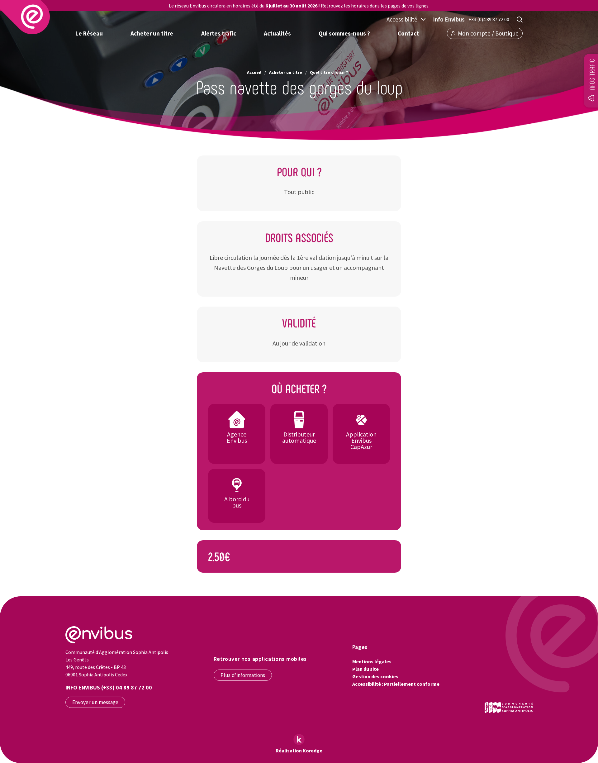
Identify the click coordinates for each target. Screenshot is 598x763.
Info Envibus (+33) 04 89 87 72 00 (108, 687)
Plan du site (365, 669)
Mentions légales (372, 661)
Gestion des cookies (375, 676)
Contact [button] (408, 33)
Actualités (277, 33)
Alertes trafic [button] (218, 33)
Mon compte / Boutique (488, 33)
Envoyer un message (95, 702)
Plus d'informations (243, 675)
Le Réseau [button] (89, 33)
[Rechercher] (520, 19)
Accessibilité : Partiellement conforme (395, 684)
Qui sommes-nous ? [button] (344, 33)
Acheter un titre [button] (152, 33)
